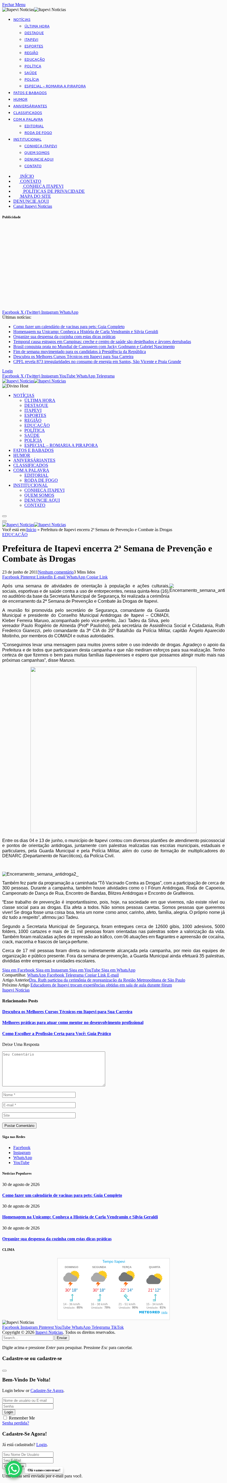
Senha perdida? (15, 1423)
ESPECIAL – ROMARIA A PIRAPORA (55, 86)
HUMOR (20, 99)
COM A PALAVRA (28, 119)
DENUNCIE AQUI (38, 159)
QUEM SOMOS (37, 152)
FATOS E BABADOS (30, 93)
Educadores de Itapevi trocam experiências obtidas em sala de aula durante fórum (101, 985)
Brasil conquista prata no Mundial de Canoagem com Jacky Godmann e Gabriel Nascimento (94, 346)
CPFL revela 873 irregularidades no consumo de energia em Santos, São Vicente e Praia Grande (97, 361)
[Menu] (4, 516)
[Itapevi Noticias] (34, 381)
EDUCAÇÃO (34, 59)
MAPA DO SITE (35, 196)
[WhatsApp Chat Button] (14, 1469)
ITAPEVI (31, 39)
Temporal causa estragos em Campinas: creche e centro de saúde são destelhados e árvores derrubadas (102, 341)
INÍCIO (26, 176)
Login (8, 1412)
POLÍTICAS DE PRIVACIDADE (53, 191)
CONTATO (33, 166)
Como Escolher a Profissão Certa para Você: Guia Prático (56, 1033)
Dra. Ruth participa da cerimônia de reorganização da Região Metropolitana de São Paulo (107, 980)
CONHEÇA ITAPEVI (40, 146)
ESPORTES (33, 46)
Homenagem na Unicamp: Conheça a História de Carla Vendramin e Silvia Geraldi (85, 331)
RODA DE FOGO (38, 133)
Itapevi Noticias (16, 990)
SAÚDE (30, 73)
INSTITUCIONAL (27, 139)
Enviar (62, 1338)
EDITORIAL (34, 126)
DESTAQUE (34, 33)
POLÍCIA (31, 79)
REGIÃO (31, 53)
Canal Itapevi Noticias (32, 206)
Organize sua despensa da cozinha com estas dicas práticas (64, 336)
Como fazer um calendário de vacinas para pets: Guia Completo (69, 326)
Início (31, 529)
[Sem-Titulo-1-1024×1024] (113, 832)
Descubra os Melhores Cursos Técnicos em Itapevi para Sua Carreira (73, 356)
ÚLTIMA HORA (37, 26)
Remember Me (22, 1418)
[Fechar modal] (4, 1371)
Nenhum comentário (56, 572)
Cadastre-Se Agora (46, 1390)
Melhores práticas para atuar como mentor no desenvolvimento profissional (72, 1022)
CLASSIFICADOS (27, 113)
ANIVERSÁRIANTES (30, 106)
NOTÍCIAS (21, 19)
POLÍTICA (32, 66)
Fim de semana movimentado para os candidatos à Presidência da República (79, 351)
